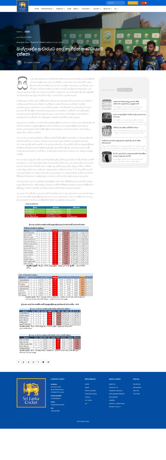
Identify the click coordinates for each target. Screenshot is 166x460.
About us (107, 9)
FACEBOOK (137, 384)
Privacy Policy (115, 406)
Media (75, 9)
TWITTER (136, 390)
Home (37, 9)
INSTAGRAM (137, 387)
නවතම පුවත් (58, 42)
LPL (115, 9)
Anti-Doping (113, 397)
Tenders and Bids (115, 390)
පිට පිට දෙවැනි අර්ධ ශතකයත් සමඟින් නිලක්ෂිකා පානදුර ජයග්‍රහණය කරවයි (129, 155)
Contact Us (113, 387)
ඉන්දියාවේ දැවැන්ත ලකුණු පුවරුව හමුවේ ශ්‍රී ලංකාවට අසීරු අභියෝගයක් (121, 142)
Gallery (96, 9)
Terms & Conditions (117, 403)
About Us (112, 384)
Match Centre (90, 390)
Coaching (85, 9)
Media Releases (91, 394)
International (46, 9)
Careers (112, 400)
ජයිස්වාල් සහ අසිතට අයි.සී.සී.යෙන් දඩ (125, 127)
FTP (86, 406)
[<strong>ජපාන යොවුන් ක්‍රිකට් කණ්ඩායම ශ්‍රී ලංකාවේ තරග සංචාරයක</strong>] (107, 117)
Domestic (59, 9)
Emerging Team (23, 42)
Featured (34, 42)
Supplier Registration (116, 394)
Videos (87, 397)
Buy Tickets (133, 3)
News (69, 9)
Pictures (88, 400)
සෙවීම (129, 90)
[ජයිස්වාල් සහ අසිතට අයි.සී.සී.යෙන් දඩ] (107, 130)
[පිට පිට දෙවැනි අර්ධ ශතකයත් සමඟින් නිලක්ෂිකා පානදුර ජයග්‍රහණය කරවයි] (107, 156)
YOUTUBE (136, 394)
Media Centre (45, 42)
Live (143, 3)
